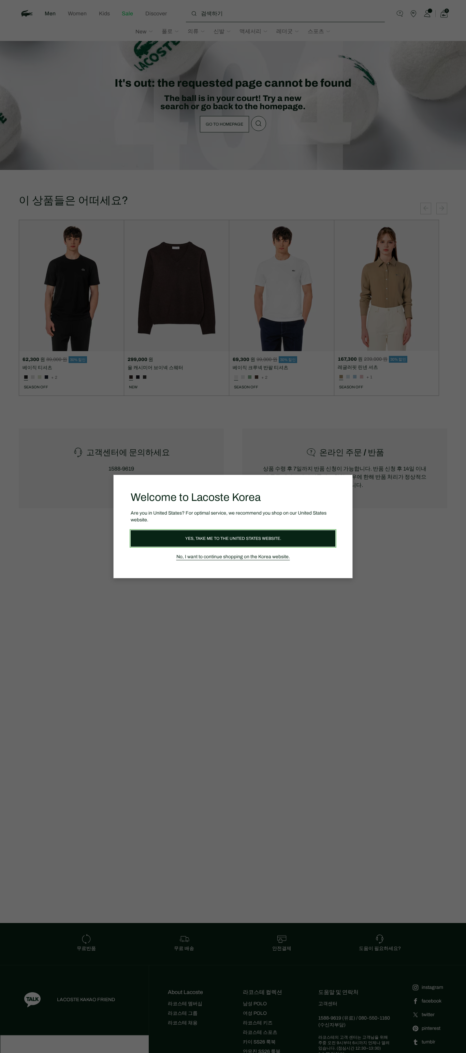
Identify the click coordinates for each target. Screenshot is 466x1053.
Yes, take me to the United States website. (233, 538)
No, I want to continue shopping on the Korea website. (233, 556)
